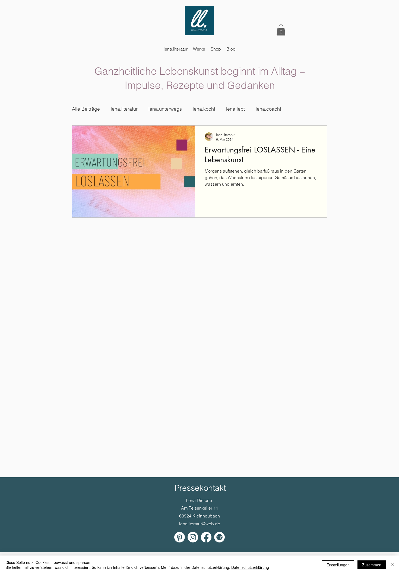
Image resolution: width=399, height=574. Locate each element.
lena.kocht (204, 109)
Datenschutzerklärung (250, 567)
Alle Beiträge (86, 109)
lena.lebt (235, 109)
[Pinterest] (179, 537)
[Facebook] (206, 537)
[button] (281, 30)
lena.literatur (124, 109)
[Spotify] (219, 537)
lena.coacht (268, 109)
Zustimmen (371, 564)
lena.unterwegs (165, 109)
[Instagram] (193, 537)
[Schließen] (392, 565)
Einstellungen (338, 564)
